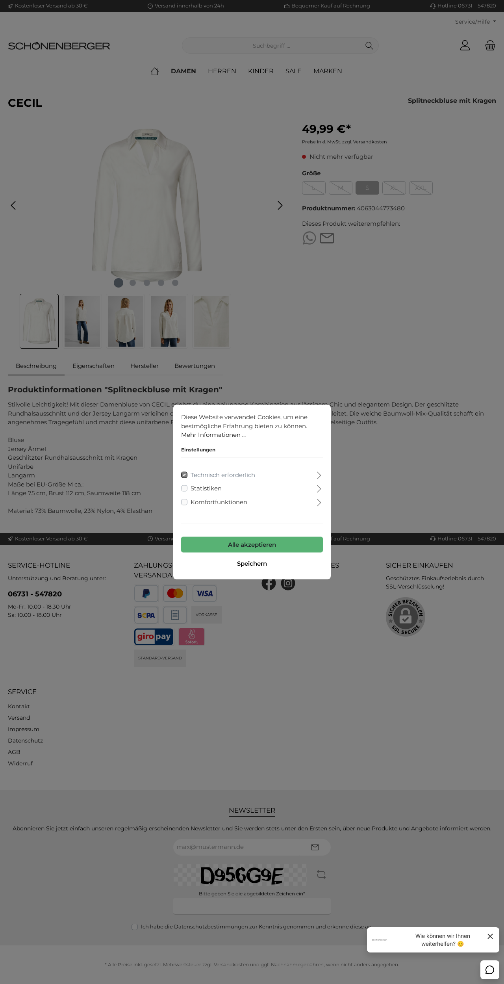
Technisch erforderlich (223, 474)
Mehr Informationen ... (213, 434)
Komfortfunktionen (219, 501)
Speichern (252, 563)
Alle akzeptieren (252, 544)
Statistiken (206, 488)
